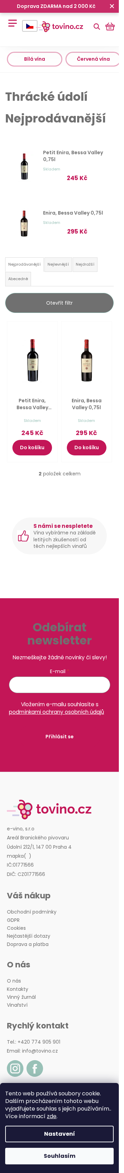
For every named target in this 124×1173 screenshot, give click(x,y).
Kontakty (17, 989)
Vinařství (17, 1005)
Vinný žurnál (21, 997)
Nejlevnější (58, 264)
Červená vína (93, 59)
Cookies (16, 928)
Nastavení (59, 1134)
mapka (15, 856)
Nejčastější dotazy (28, 936)
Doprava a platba (28, 944)
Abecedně (18, 279)
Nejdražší (85, 264)
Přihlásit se (59, 736)
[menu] (10, 19)
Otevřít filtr (59, 302)
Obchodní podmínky (31, 912)
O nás (14, 981)
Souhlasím (59, 1156)
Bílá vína (34, 59)
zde (51, 1116)
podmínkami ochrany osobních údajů (56, 712)
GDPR (13, 920)
